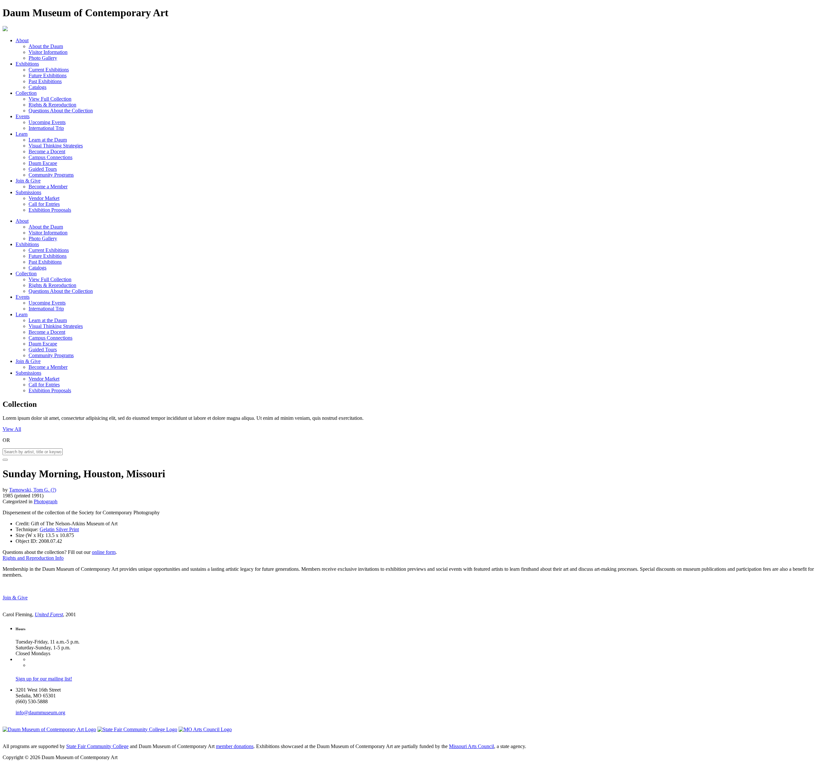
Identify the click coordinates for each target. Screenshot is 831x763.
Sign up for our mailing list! (44, 679)
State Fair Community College (97, 746)
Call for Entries (44, 204)
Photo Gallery (43, 58)
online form (104, 552)
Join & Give (28, 180)
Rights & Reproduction (52, 104)
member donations (235, 746)
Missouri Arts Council (471, 746)
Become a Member (48, 186)
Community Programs (51, 175)
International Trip (46, 128)
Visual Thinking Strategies (56, 145)
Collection (26, 93)
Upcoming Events (47, 122)
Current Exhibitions (49, 69)
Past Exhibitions (45, 81)
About (22, 40)
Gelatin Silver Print (59, 529)
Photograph (45, 501)
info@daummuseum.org (40, 712)
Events (23, 116)
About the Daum (46, 46)
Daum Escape (43, 163)
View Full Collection (50, 99)
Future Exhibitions (48, 75)
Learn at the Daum (48, 140)
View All (12, 429)
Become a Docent (47, 151)
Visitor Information (48, 52)
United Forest (49, 614)
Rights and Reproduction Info (33, 558)
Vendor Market (44, 198)
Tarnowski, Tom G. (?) (32, 490)
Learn (22, 134)
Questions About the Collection (61, 110)
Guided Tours (43, 169)
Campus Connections (50, 157)
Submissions (28, 192)
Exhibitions (27, 64)
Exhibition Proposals (50, 210)
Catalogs (37, 87)
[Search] (5, 460)
